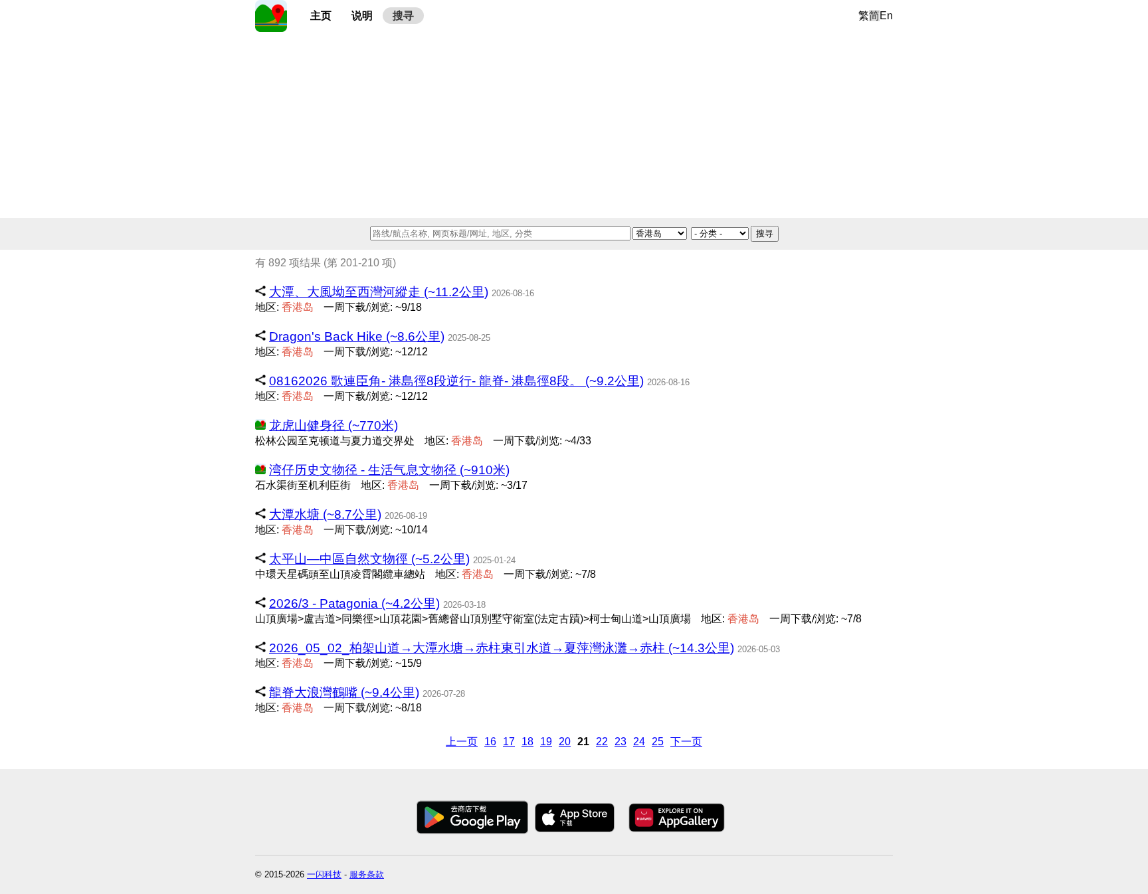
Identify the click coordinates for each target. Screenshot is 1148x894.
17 (509, 741)
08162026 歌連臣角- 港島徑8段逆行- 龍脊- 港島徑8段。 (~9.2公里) (456, 381)
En (886, 15)
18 (527, 741)
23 (620, 741)
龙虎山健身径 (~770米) (333, 425)
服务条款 (366, 874)
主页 (321, 15)
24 (639, 741)
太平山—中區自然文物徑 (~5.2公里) (369, 559)
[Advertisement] (574, 125)
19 (546, 741)
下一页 (686, 741)
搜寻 (403, 15)
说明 (362, 15)
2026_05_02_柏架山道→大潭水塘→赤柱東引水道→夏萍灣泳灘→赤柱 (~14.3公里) (501, 648)
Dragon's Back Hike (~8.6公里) (356, 336)
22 (602, 741)
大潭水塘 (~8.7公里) (325, 514)
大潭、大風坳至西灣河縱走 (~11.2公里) (378, 292)
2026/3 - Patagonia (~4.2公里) (354, 603)
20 (565, 741)
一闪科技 (324, 874)
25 (658, 741)
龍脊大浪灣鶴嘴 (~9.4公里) (344, 692)
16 (490, 741)
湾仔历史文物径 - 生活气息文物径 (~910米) (389, 470)
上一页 (462, 741)
